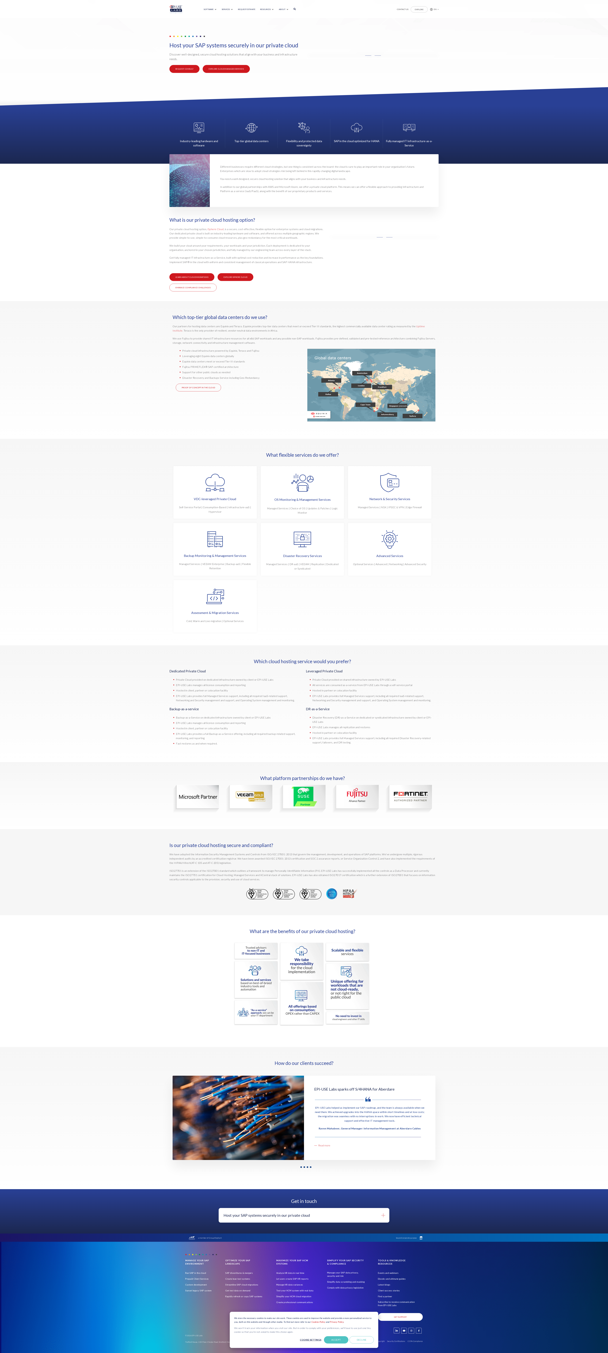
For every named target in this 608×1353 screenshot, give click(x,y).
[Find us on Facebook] (419, 1331)
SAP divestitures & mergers (239, 1273)
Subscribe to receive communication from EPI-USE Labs (396, 1304)
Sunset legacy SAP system (198, 1290)
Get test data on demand (237, 1290)
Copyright (380, 1341)
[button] (433, 9)
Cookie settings (310, 1339)
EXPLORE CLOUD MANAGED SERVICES (226, 69)
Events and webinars (388, 1273)
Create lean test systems (237, 1279)
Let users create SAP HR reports (292, 1279)
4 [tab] (310, 1167)
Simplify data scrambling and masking (346, 1282)
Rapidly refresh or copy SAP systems (243, 1296)
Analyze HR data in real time (290, 1273)
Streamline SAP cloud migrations (241, 1284)
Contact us (402, 9)
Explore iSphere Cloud (235, 277)
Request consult (184, 69)
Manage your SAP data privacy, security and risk (343, 1274)
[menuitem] (210, 9)
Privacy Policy (337, 1322)
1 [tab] (301, 1167)
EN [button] (435, 9)
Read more (324, 1145)
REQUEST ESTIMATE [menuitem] (246, 9)
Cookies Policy (318, 1322)
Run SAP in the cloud (195, 1273)
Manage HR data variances (289, 1284)
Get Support (400, 1317)
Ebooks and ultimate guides (391, 1279)
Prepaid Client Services (197, 1279)
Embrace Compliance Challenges (193, 287)
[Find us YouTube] (404, 1331)
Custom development (196, 1284)
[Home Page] (176, 9)
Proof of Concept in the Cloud (198, 387)
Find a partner (385, 1296)
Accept (336, 1339)
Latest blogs (384, 1284)
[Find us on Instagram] (411, 1331)
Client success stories (389, 1290)
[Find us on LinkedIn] (396, 1330)
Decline (362, 1339)
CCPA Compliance (415, 1341)
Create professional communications (294, 1302)
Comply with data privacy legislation (345, 1287)
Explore (419, 9)
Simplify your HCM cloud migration (293, 1296)
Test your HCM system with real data (295, 1290)
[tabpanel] (304, 1118)
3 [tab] (307, 1167)
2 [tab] (304, 1167)
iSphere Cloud (215, 229)
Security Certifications (396, 1341)
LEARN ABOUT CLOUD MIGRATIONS (191, 277)
